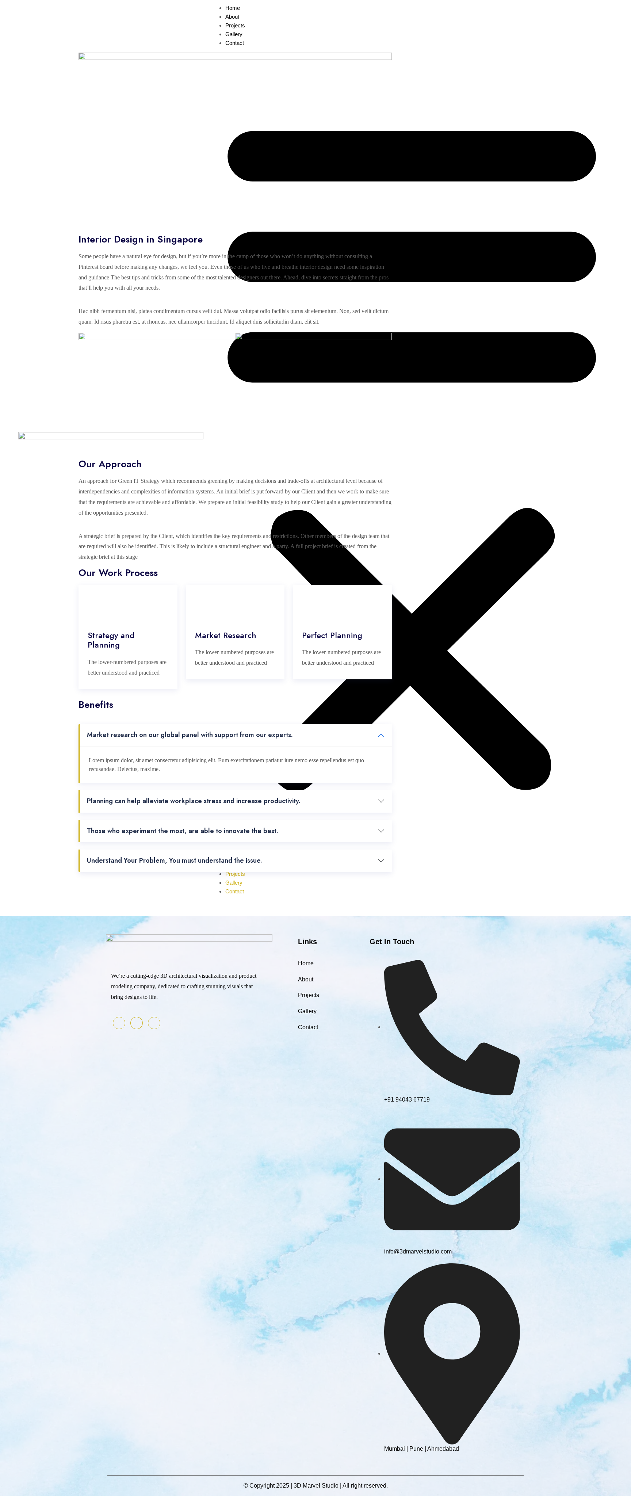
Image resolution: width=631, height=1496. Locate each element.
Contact (234, 43)
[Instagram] (154, 1023)
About (232, 17)
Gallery (233, 34)
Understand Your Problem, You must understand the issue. (174, 860)
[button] (412, 449)
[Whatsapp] (136, 1023)
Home (306, 963)
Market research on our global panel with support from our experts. (190, 735)
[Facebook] (119, 1023)
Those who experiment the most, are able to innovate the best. (182, 831)
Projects (235, 25)
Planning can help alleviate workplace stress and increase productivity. (194, 801)
